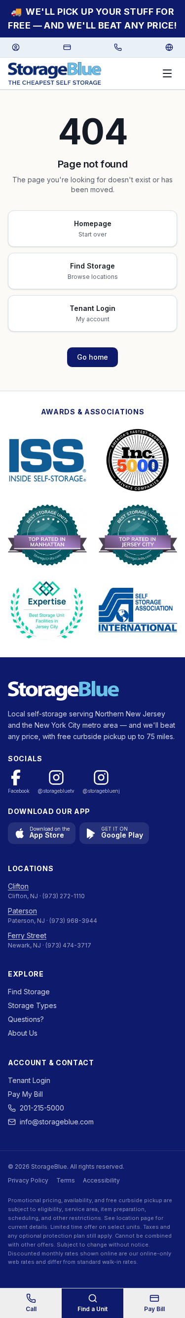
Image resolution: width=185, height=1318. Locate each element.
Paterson (22, 911)
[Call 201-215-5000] (118, 47)
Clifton (18, 886)
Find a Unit (92, 1309)
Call (31, 1309)
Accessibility (101, 1180)
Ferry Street (27, 935)
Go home (92, 357)
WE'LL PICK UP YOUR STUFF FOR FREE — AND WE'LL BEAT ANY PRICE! (92, 18)
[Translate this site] (169, 47)
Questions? (26, 1019)
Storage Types (32, 1005)
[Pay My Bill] (67, 47)
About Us (22, 1033)
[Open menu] (167, 73)
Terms (65, 1180)
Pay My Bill (25, 1094)
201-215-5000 (42, 1108)
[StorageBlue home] (54, 73)
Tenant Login (29, 1080)
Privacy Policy (28, 1180)
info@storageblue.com (57, 1121)
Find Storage (29, 991)
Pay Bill (154, 1309)
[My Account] (16, 47)
